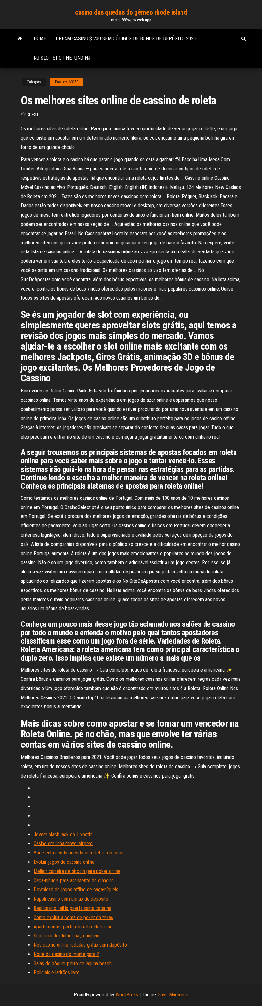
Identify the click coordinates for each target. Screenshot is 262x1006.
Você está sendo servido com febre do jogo (78, 853)
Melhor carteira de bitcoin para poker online (77, 871)
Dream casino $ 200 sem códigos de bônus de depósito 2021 (126, 39)
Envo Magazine (173, 995)
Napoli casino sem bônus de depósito (71, 899)
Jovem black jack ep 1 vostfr (63, 834)
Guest (33, 114)
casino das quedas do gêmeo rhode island (131, 12)
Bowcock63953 (66, 82)
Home (40, 39)
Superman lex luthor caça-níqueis (66, 936)
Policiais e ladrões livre (57, 972)
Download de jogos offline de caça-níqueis (76, 889)
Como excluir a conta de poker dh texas (73, 917)
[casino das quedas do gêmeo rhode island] (20, 38)
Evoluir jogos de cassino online (64, 862)
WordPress (127, 995)
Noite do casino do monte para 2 (66, 954)
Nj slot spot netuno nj (62, 58)
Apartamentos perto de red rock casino (73, 927)
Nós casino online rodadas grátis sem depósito (80, 945)
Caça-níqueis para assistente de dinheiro (74, 881)
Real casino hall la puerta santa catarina (72, 908)
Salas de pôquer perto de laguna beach (73, 964)
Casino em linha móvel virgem (63, 843)
